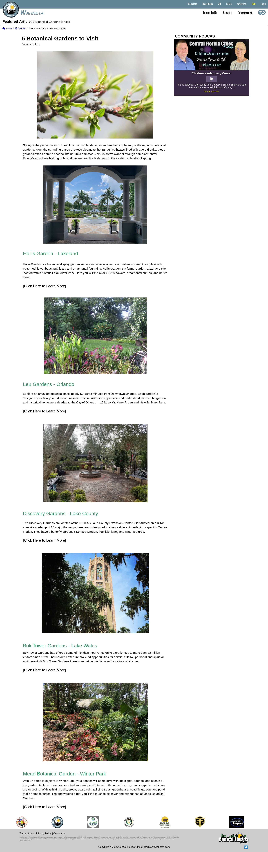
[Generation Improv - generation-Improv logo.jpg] (220, 822)
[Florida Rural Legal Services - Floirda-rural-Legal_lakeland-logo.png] (112, 822)
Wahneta (32, 12)
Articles (21, 28)
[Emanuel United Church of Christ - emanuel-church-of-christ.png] (257, 822)
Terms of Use (27, 833)
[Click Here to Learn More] (44, 286)
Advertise (241, 4)
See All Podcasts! (211, 91)
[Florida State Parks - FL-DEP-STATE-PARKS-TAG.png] (148, 822)
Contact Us (59, 833)
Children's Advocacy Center (212, 73)
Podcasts (192, 4)
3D (219, 4)
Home (8, 28)
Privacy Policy (43, 833)
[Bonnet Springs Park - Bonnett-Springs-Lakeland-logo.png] (76, 822)
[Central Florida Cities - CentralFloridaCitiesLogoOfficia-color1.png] (41, 822)
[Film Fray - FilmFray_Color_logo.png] (183, 822)
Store (229, 4)
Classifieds (207, 4)
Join (253, 4)
